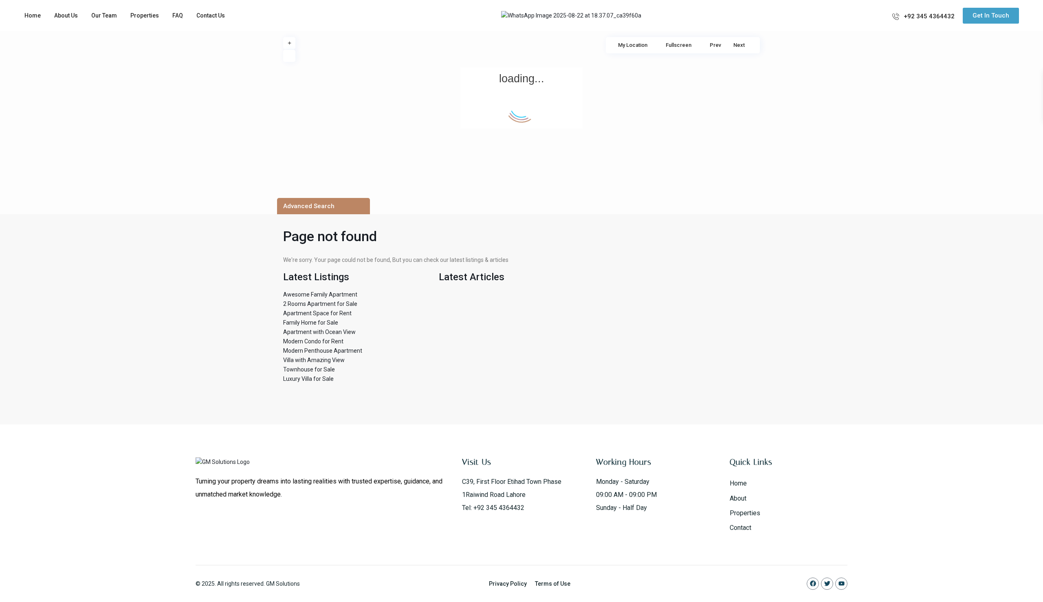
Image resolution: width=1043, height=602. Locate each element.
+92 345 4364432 (929, 16)
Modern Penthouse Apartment (322, 350)
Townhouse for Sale (309, 369)
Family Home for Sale (310, 322)
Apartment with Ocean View (319, 332)
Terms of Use (552, 583)
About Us (66, 15)
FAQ (177, 15)
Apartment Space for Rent (317, 313)
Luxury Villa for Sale (308, 379)
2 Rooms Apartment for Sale (320, 304)
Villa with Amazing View (314, 360)
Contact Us (210, 15)
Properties (144, 15)
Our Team (104, 15)
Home (32, 15)
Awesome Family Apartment (320, 294)
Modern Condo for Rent (313, 341)
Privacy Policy (508, 583)
